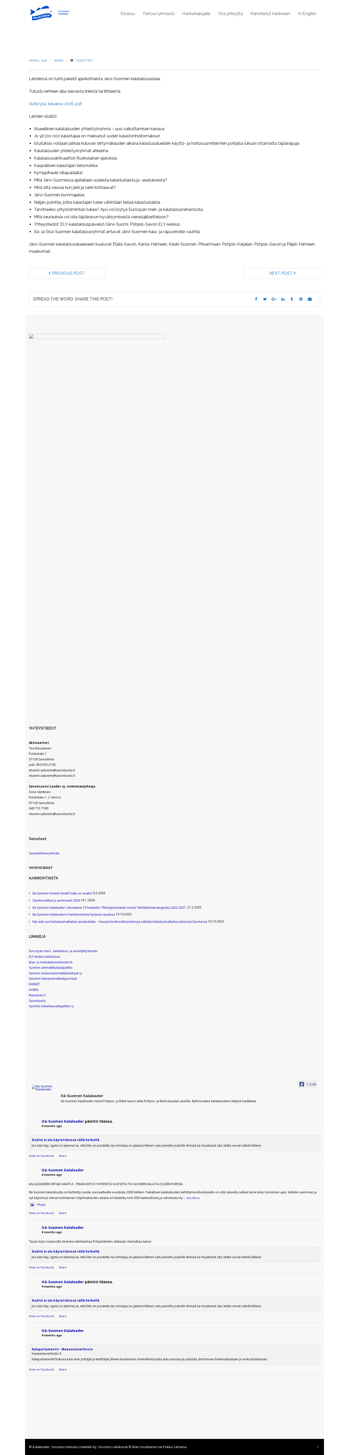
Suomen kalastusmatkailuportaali (53, 978)
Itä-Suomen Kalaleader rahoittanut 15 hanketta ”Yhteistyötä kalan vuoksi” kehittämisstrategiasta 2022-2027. (109, 907)
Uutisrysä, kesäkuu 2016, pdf (55, 103)
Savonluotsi (37, 1001)
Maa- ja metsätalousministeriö (51, 962)
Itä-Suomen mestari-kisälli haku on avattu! (62, 893)
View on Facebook (41, 1156)
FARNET (34, 984)
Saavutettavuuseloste (44, 853)
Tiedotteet (84, 60)
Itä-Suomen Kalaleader (63, 1121)
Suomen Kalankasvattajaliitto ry (51, 1006)
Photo (41, 1205)
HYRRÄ (34, 990)
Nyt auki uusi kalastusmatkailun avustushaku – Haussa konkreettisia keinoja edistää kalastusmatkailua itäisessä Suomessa (119, 921)
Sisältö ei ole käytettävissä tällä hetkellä (65, 1140)
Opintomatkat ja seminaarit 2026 (56, 900)
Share (63, 1156)
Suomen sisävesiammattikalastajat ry (55, 973)
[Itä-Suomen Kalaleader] (44, 1088)
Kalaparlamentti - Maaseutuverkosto (62, 1349)
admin (58, 60)
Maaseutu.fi (37, 995)
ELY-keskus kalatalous (44, 956)
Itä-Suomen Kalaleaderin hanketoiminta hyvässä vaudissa (73, 914)
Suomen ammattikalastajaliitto (51, 967)
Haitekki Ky (88, 1447)
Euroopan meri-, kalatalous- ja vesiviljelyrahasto (63, 951)
